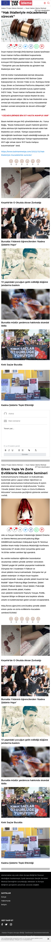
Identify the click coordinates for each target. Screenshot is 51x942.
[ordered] (19, 450)
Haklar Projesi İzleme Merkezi (12, 8)
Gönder (25, 454)
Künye (3, 897)
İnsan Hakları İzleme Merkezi (36, 8)
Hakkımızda (5, 901)
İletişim (4, 905)
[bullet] (22, 450)
